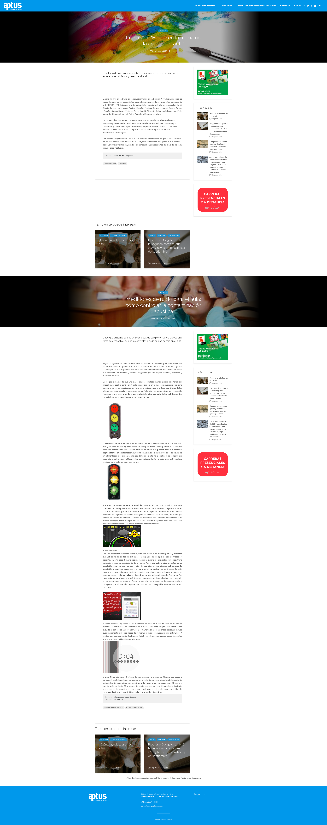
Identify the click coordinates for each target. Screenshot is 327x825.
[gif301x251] (212, 199)
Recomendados (174, 235)
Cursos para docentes (205, 5)
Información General (118, 235)
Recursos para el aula (134, 708)
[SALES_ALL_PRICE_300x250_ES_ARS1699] (212, 82)
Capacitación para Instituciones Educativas (256, 5)
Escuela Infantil (110, 164)
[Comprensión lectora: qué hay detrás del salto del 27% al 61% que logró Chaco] (202, 144)
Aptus (170, 819)
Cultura (297, 5)
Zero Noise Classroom (115, 677)
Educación (285, 5)
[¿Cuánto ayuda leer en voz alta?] (118, 249)
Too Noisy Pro (111, 550)
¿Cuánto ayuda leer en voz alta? (116, 242)
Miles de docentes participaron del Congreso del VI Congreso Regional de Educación (163, 778)
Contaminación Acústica (113, 708)
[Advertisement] (142, 87)
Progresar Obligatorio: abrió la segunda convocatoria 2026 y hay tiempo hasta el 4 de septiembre (166, 245)
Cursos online (226, 5)
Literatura (122, 164)
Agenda (152, 235)
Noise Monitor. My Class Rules (119, 623)
